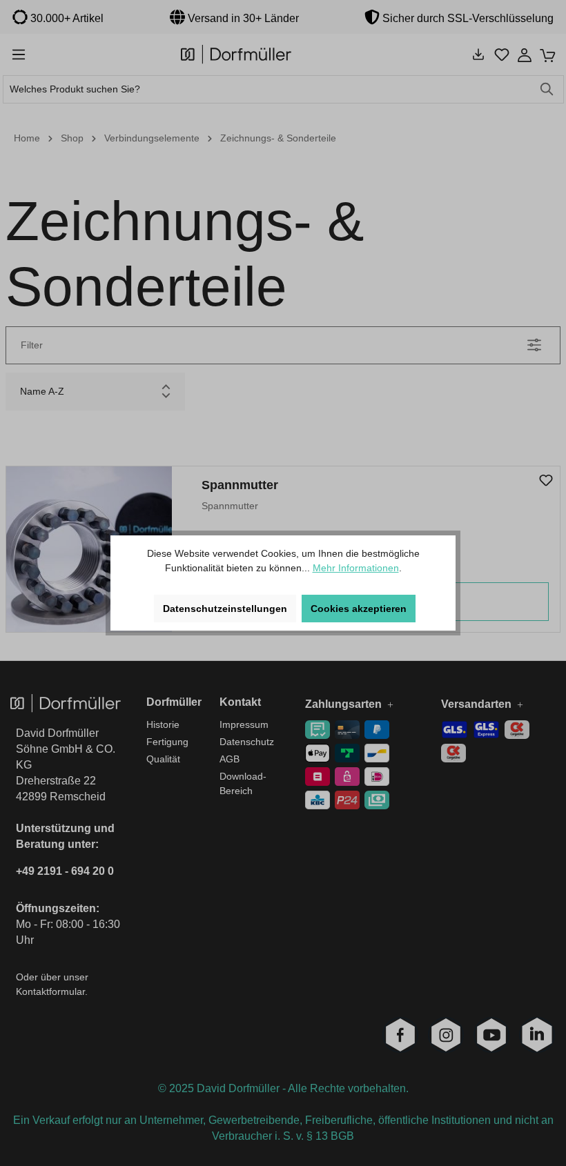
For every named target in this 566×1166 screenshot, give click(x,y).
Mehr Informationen (356, 567)
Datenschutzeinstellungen (225, 608)
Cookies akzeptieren (359, 608)
